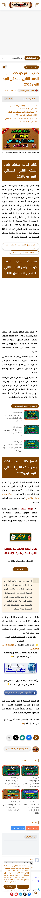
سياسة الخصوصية (33, 877)
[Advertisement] (20, 32)
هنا (22, 723)
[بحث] (3, 5)
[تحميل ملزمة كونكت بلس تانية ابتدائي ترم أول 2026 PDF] (31, 429)
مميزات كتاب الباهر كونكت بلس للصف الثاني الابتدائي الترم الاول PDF (22, 113)
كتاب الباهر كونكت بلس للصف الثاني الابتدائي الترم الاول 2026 (23, 107)
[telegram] (20, 894)
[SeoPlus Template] (39, 889)
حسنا (23, 886)
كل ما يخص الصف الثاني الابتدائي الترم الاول (20, 246)
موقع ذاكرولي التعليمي (26, 90)
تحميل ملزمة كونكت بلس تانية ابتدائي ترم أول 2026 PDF (12, 433)
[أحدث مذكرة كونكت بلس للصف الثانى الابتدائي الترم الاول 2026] (31, 444)
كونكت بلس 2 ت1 (31, 67)
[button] (29, 737)
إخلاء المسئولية (34, 880)
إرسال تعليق (30, 836)
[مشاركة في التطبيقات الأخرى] (9, 737)
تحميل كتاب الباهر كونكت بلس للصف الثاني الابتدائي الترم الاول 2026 (21, 120)
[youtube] (16, 894)
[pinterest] (11, 894)
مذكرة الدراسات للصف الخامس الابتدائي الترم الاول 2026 (12, 58)
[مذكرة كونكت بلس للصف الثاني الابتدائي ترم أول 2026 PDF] (31, 415)
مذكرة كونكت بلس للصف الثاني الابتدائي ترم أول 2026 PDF (13, 418)
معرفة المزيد (10, 886)
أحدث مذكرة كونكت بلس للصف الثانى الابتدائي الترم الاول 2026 (12, 447)
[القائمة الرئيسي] (37, 5)
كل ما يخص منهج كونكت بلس (24, 252)
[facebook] (29, 894)
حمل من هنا (20, 569)
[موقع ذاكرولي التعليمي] (21, 5)
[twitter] (25, 894)
